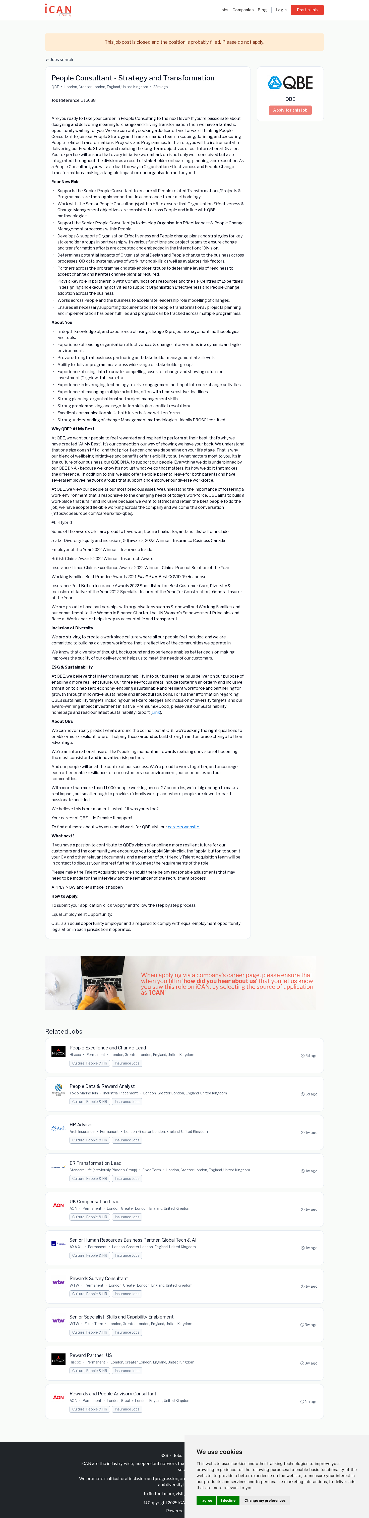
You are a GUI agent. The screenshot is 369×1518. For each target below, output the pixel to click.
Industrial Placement (120, 1093)
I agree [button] (206, 1500)
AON (73, 1208)
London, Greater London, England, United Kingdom (106, 87)
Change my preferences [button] (265, 1500)
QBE (55, 87)
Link (156, 712)
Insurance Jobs (127, 1063)
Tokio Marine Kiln (84, 1093)
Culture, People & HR (89, 1063)
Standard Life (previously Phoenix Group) (103, 1170)
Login (281, 10)
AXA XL (76, 1247)
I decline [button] (228, 1500)
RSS (164, 1455)
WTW (74, 1285)
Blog (262, 10)
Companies (243, 10)
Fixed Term (151, 1170)
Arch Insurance (82, 1131)
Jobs (224, 10)
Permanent (95, 1054)
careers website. (184, 827)
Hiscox (75, 1054)
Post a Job (307, 10)
